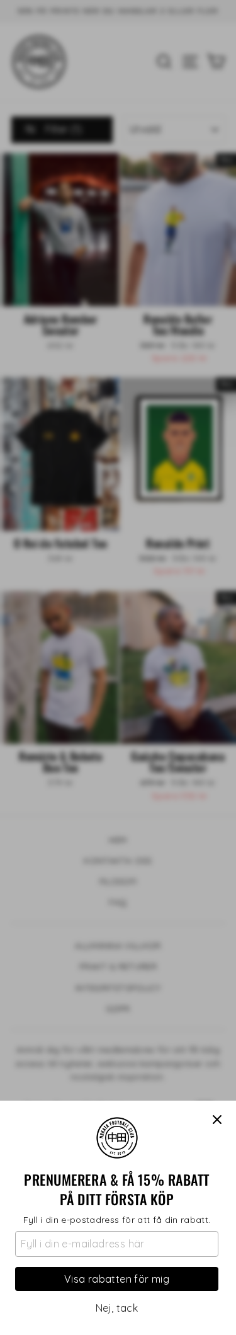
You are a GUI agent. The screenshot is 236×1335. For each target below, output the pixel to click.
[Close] (217, 1119)
